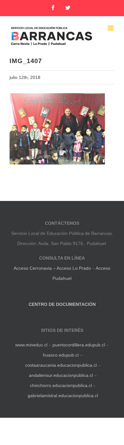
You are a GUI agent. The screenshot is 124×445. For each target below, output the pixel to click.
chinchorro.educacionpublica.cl (61, 385)
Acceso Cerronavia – (35, 268)
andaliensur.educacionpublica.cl (61, 375)
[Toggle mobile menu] (111, 28)
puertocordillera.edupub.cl (78, 344)
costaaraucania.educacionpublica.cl (61, 365)
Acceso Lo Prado (74, 268)
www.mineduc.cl (31, 344)
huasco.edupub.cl (60, 355)
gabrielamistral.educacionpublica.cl (63, 395)
